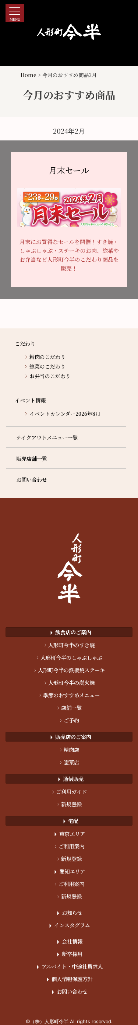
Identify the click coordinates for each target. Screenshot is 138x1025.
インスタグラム (69, 925)
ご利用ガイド (69, 791)
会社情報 (69, 941)
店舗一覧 (69, 707)
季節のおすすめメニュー (69, 695)
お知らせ (69, 912)
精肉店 (69, 749)
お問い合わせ (31, 479)
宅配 (70, 820)
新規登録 (69, 804)
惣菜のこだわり (47, 366)
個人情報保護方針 (70, 979)
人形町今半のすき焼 (70, 645)
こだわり (25, 343)
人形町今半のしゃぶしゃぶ (69, 657)
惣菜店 (69, 762)
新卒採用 (69, 954)
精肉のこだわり (47, 356)
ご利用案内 (69, 846)
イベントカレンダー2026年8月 (64, 413)
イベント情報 (30, 400)
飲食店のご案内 (70, 632)
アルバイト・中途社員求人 (70, 966)
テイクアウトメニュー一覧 (47, 437)
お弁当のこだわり (50, 376)
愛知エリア (69, 871)
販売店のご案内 (70, 736)
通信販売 (71, 778)
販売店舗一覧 (31, 458)
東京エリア (69, 833)
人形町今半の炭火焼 (70, 682)
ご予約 (69, 720)
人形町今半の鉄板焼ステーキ (69, 670)
